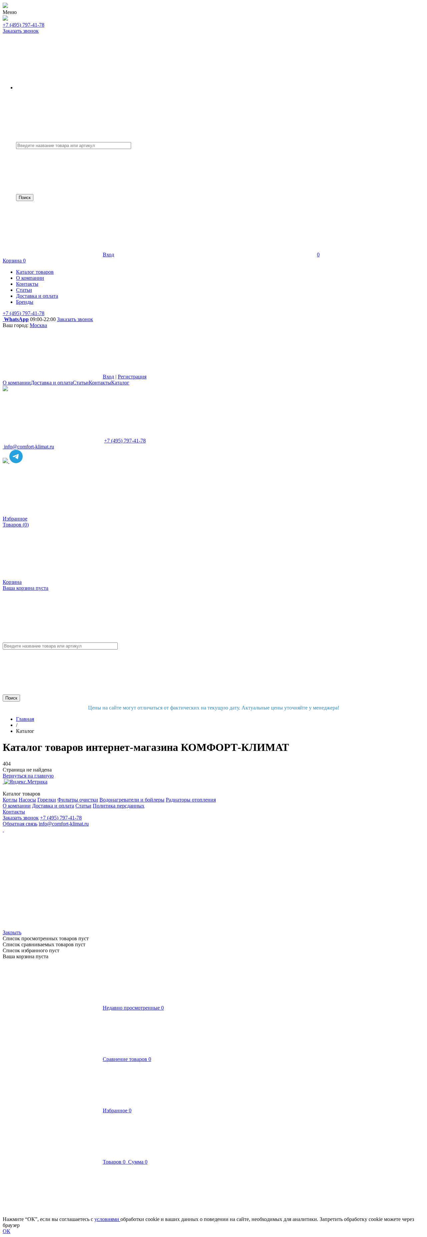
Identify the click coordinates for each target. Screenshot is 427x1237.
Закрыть (12, 932)
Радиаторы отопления (191, 800)
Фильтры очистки (77, 800)
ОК (6, 1231)
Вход (108, 254)
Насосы (27, 800)
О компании (17, 382)
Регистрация (132, 376)
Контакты (100, 382)
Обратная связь (20, 824)
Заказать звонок (21, 31)
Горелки (46, 800)
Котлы (10, 800)
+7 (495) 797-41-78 (23, 25)
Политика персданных (118, 806)
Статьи (81, 382)
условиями (107, 1219)
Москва (38, 325)
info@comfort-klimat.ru (64, 824)
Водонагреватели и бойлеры (131, 800)
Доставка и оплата (52, 382)
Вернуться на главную (28, 776)
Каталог (120, 382)
